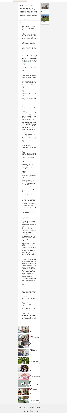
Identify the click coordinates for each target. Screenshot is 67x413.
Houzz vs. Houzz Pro (32, 407)
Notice (26, 408)
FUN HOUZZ (30, 380)
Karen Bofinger (31, 383)
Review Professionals (38, 407)
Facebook (44, 408)
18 (39, 363)
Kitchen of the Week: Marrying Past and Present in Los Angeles (34, 351)
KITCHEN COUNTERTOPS (31, 341)
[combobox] (20, 1)
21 (39, 332)
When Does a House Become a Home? (33, 390)
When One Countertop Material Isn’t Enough (34, 343)
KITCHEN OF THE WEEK (31, 349)
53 (39, 402)
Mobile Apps (25, 410)
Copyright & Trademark (26, 411)
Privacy (24, 408)
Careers (24, 407)
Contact (37, 410)
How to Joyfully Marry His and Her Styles (34, 374)
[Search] (12, 1)
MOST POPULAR (30, 388)
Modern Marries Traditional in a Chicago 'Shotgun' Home (33, 358)
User (30, 375)
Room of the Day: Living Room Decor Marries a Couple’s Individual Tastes (34, 327)
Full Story (30, 331)
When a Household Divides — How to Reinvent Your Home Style (34, 397)
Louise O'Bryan (31, 344)
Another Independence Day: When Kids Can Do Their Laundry (34, 335)
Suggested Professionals (39, 408)
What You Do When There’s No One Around (34, 382)
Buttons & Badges (31, 411)
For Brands (31, 410)
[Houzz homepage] (2, 0)
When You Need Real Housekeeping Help (34, 366)
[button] (36, 22)
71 (39, 371)
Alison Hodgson (31, 336)
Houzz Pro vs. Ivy (31, 408)
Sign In (37, 411)
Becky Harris (31, 328)
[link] (45, 10)
